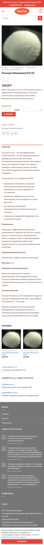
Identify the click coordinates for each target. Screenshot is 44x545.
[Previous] (1, 345)
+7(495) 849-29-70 (9, 367)
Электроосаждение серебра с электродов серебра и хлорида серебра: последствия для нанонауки (25, 466)
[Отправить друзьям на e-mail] (8, 133)
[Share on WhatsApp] (4, 133)
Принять (22, 541)
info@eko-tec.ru (30, 5)
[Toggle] (41, 418)
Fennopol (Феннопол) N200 (31, 354)
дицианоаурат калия (10, 519)
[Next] (42, 345)
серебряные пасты (9, 525)
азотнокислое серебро (11, 522)
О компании (7, 423)
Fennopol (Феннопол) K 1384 (10, 354)
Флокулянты (31, 68)
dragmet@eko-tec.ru (10, 392)
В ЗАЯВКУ (9, 114)
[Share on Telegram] (16, 133)
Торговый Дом (17, 68)
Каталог (5, 68)
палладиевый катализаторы (13, 513)
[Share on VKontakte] (12, 133)
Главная (5, 414)
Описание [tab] (6, 147)
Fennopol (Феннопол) (11, 70)
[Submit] (40, 18)
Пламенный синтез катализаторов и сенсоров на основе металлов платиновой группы (22, 438)
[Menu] (3, 11)
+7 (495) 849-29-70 (15, 5)
